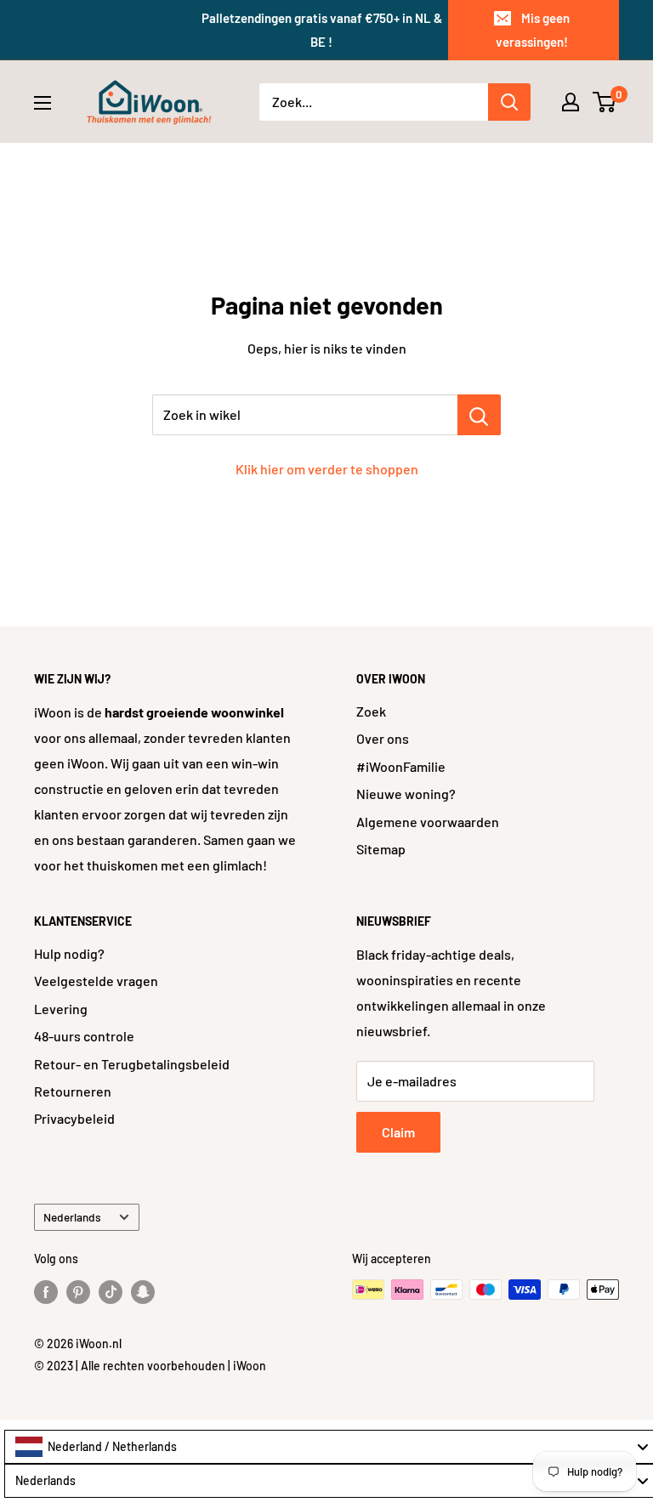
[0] (605, 102)
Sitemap (381, 849)
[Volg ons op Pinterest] (78, 1291)
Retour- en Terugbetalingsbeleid (132, 1064)
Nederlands (72, 1217)
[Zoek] (509, 102)
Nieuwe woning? (406, 793)
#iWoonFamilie (401, 766)
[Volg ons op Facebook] (46, 1291)
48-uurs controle (84, 1036)
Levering (61, 1009)
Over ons (382, 738)
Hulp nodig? (69, 953)
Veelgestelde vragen (96, 980)
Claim (398, 1132)
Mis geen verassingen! (533, 29)
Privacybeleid (74, 1118)
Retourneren (72, 1091)
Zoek (371, 711)
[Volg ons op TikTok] (110, 1291)
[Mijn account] (570, 102)
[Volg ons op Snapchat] (143, 1291)
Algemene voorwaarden (427, 822)
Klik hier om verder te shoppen (327, 469)
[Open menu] (42, 103)
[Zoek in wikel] (479, 414)
